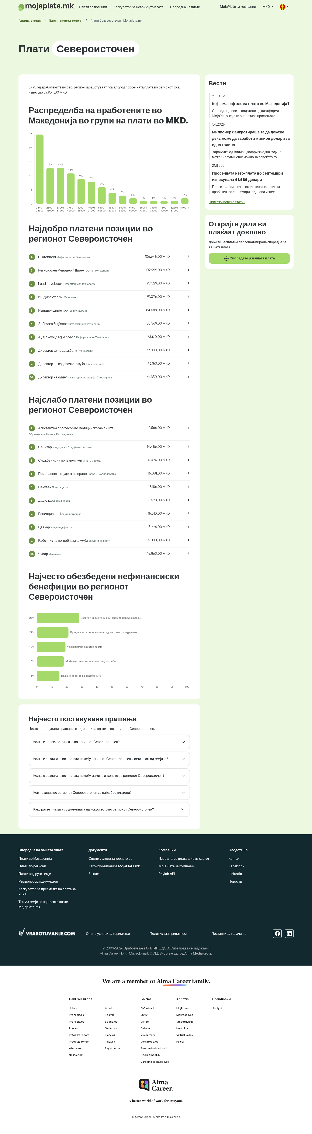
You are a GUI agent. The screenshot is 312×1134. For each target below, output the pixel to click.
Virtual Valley (184, 1035)
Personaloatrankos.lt (154, 1048)
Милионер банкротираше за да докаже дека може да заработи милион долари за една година (251, 138)
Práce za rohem (79, 1041)
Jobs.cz (74, 1008)
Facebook (237, 866)
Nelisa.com (76, 1055)
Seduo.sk (111, 1028)
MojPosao (182, 1008)
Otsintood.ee (150, 1041)
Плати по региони (32, 866)
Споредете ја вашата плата (252, 258)
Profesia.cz (76, 1021)
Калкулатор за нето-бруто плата (138, 7)
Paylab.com (112, 1048)
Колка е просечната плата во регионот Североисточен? (76, 742)
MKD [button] (267, 6)
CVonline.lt (148, 1008)
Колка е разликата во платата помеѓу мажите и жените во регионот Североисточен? (98, 775)
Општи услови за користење (110, 858)
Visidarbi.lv (148, 1035)
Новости (235, 881)
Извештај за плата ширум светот (184, 858)
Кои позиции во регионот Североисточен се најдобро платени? (82, 792)
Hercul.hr (182, 1028)
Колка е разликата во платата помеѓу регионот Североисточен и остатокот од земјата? (100, 759)
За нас (94, 874)
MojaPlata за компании (238, 6)
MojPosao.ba (184, 1014)
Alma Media (193, 953)
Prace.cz (75, 1028)
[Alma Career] (156, 1085)
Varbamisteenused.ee (155, 1061)
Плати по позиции (93, 7)
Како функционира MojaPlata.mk (114, 866)
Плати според (66, 20)
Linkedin (235, 874)
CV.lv (144, 1014)
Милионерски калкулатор (38, 881)
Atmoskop (76, 1048)
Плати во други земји (34, 874)
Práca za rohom (79, 1035)
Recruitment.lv (150, 1055)
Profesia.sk (76, 1014)
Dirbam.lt (147, 1028)
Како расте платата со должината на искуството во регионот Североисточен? (93, 809)
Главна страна (30, 20)
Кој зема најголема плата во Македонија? (251, 103)
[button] (284, 6)
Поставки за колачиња (228, 933)
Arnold (109, 1008)
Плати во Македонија (35, 858)
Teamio (110, 1014)
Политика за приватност (168, 933)
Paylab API (167, 874)
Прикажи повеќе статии (227, 202)
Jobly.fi (217, 1008)
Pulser (180, 1041)
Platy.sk (110, 1041)
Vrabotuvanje (185, 1021)
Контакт (235, 858)
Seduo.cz (111, 1021)
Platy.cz (110, 1035)
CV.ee (145, 1021)
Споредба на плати (185, 7)
